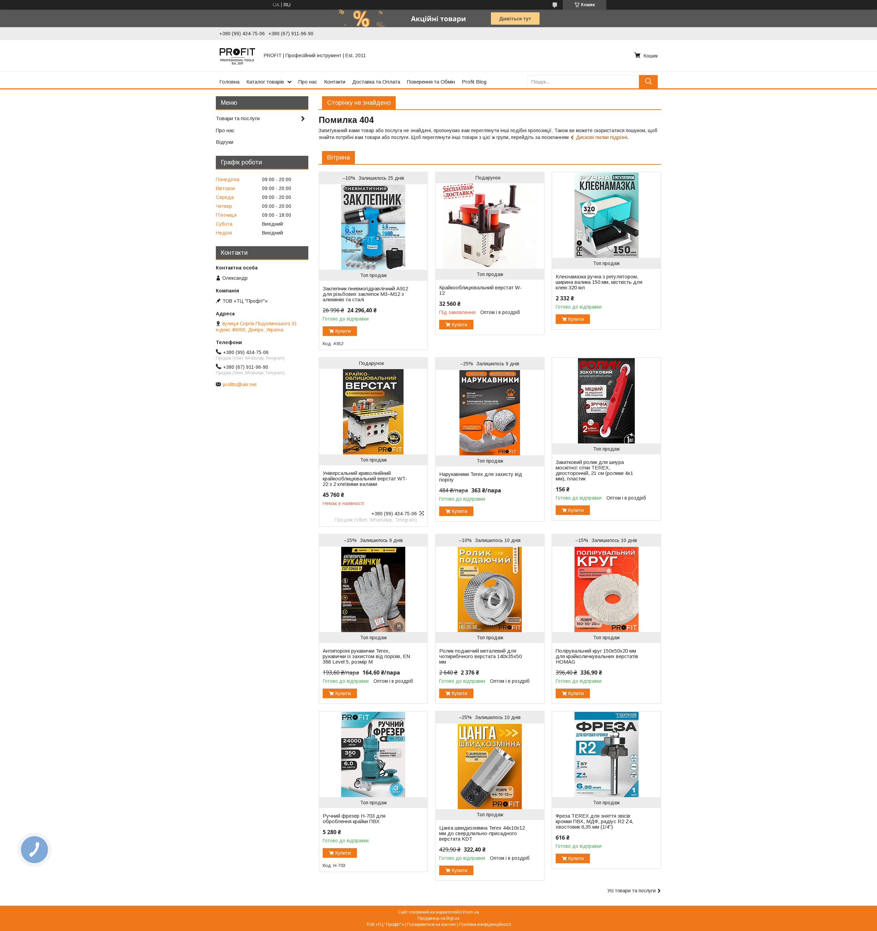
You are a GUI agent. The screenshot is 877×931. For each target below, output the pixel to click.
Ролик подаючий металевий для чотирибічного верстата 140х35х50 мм (480, 656)
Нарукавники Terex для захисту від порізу (480, 476)
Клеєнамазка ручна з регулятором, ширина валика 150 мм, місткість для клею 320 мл (599, 282)
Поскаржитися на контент (431, 924)
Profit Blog (474, 82)
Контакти (334, 82)
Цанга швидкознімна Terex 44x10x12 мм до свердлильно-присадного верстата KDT (482, 833)
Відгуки (224, 142)
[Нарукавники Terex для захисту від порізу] (490, 412)
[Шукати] (648, 81)
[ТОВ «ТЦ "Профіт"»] (237, 55)
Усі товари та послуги (631, 890)
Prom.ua (471, 912)
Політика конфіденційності (485, 924)
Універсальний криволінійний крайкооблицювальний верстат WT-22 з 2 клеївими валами (365, 478)
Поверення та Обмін (431, 82)
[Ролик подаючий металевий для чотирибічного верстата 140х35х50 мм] (490, 589)
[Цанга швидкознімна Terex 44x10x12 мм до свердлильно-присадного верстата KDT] (490, 766)
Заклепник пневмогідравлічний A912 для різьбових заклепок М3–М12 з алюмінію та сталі (365, 294)
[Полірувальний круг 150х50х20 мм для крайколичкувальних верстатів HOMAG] (606, 589)
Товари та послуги (238, 118)
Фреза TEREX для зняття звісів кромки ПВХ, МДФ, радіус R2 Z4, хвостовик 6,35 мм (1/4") (594, 821)
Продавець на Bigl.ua (438, 918)
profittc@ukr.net (240, 384)
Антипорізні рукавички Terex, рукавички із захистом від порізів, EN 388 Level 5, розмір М (366, 656)
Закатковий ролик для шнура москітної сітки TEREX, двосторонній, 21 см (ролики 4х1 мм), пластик (594, 470)
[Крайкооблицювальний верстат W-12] (490, 226)
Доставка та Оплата (376, 82)
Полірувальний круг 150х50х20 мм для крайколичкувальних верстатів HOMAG (597, 656)
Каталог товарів (265, 82)
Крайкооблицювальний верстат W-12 (480, 290)
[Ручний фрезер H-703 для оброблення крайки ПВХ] (373, 754)
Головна (229, 82)
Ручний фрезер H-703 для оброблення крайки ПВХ (354, 818)
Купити (343, 331)
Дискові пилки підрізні (601, 137)
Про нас (307, 82)
